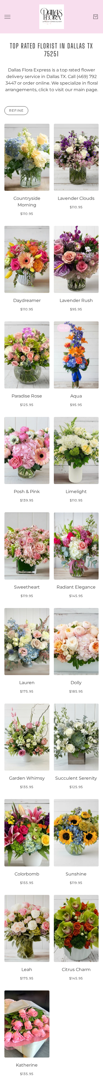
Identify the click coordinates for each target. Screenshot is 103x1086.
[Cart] (96, 17)
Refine (16, 110)
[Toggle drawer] (7, 17)
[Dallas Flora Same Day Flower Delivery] (51, 16)
